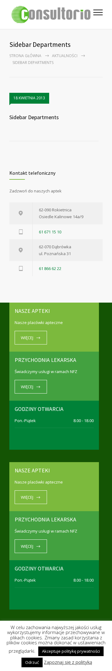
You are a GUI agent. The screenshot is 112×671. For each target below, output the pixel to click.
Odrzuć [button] (32, 662)
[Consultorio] (51, 14)
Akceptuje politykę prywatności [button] (71, 651)
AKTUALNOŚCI (64, 55)
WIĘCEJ (27, 337)
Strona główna (25, 55)
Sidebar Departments (34, 117)
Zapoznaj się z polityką (68, 662)
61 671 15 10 (50, 232)
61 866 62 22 (50, 268)
